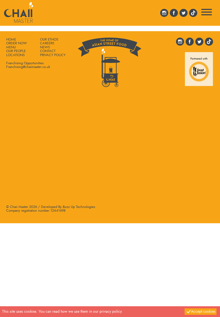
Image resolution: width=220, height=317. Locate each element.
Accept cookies (203, 311)
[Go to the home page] (18, 11)
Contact (48, 51)
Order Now (16, 43)
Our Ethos (49, 39)
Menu (11, 47)
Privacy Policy (52, 55)
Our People (16, 51)
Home (11, 39)
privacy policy (111, 311)
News (45, 47)
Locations (15, 55)
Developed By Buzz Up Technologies (68, 206)
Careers (47, 43)
